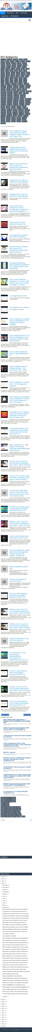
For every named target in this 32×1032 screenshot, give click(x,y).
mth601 (26, 112)
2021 (3, 1001)
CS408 (3, 72)
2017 (3, 1010)
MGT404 (21, 102)
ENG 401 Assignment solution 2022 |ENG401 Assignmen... (16, 971)
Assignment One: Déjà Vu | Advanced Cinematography (18, 181)
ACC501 (9, 59)
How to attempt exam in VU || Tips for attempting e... (14, 940)
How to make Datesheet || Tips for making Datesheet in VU (19, 353)
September (5, 891)
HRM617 (16, 91)
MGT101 (3, 100)
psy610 (8, 121)
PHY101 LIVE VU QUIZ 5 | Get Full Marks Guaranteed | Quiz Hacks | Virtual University (19, 463)
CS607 (12, 76)
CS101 (24, 67)
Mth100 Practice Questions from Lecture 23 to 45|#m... (15, 913)
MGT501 (3, 104)
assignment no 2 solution (8, 799)
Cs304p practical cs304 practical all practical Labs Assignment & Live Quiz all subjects (18, 150)
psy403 (15, 115)
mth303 (9, 112)
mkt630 (13, 108)
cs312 (11, 70)
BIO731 (19, 65)
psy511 (13, 119)
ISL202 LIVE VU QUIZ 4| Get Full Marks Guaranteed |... (15, 960)
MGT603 (15, 104)
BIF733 (28, 61)
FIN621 (3, 89)
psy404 (20, 115)
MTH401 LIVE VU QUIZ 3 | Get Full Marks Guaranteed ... (15, 980)
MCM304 (10, 95)
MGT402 (15, 102)
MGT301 (27, 100)
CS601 (18, 74)
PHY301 (21, 114)
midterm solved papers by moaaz (11, 807)
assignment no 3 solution (8, 801)
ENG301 (15, 87)
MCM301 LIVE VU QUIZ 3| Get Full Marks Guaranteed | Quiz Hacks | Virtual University (19, 523)
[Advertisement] (16, 39)
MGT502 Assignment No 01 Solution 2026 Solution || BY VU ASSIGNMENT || (16, 784)
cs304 (2, 70)
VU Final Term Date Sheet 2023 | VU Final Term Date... (15, 962)
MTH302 (3, 112)
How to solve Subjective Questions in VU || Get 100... (15, 931)
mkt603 (8, 106)
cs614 (27, 76)
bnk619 (14, 67)
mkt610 (13, 106)
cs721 (16, 82)
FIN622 (8, 89)
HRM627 (3, 93)
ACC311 (3, 59)
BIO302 (19, 63)
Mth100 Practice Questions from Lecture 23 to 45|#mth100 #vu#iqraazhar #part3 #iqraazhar (18, 166)
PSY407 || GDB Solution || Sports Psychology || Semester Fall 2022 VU (18, 672)
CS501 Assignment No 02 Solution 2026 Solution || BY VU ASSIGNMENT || (16, 728)
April (4, 903)
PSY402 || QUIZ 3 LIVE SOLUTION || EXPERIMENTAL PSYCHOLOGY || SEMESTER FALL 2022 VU (18, 656)
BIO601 (14, 65)
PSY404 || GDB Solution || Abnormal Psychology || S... (15, 978)
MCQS (22, 99)
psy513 (24, 119)
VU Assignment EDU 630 (18, 296)
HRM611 (3, 91)
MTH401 (14, 112)
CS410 (8, 72)
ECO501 (9, 85)
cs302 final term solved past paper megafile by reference (17, 736)
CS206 (18, 68)
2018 (3, 1008)
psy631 (13, 121)
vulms (23, 816)
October (5, 889)
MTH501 (21, 112)
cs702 (11, 78)
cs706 (25, 78)
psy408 (13, 117)
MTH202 (21, 110)
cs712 (25, 80)
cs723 (20, 82)
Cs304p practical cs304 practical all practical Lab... (14, 911)
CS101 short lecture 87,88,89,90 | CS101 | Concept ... (15, 920)
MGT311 (3, 102)
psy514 (3, 121)
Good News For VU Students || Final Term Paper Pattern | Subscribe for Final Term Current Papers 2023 (19, 414)
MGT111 (9, 100)
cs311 (7, 70)
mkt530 (3, 106)
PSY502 (24, 117)
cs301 (23, 68)
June (4, 898)
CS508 (13, 74)
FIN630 (24, 89)
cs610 (22, 76)
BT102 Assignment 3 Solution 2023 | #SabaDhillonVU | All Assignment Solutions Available (19, 321)
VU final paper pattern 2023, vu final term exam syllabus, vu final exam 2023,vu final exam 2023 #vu (19, 431)
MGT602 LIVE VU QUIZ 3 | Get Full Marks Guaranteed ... (15, 982)
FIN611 (27, 87)
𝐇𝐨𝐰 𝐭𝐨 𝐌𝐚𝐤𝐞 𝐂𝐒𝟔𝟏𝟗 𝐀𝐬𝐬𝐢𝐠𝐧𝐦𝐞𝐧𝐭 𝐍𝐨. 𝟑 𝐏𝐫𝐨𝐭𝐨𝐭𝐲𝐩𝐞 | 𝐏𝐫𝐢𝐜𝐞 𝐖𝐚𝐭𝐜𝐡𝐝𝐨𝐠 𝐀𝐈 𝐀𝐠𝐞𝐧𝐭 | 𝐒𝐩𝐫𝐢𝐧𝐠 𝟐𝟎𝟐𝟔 (16, 721)
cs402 (20, 70)
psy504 (3, 119)
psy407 (8, 117)
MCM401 (22, 95)
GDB (17, 13)
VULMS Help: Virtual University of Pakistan (18, 1029)
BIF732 (22, 61)
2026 (3, 876)
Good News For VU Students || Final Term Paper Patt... (15, 951)
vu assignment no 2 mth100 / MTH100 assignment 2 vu (15, 792)
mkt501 (27, 104)
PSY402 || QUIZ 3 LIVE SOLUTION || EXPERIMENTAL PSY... (16, 987)
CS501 (18, 72)
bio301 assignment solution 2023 (10, 973)
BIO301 (13, 63)
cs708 (7, 80)
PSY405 (25, 115)
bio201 (3, 63)
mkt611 (19, 106)
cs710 (16, 80)
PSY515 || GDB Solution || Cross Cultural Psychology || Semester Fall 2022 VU (19, 703)
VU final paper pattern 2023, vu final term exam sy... (14, 953)
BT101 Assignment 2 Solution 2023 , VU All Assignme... (15, 947)
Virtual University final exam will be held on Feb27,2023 (18, 537)
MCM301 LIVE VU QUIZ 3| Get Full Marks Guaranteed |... (15, 967)
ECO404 (26, 83)
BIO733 (3, 67)
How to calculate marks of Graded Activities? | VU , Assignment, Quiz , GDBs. (18, 368)
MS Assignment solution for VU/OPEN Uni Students (18, 236)
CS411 (13, 72)
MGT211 (21, 100)
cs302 (27, 68)
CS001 (19, 67)
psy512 (18, 119)
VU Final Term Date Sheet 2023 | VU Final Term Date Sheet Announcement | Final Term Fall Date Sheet (19, 493)
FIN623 (13, 89)
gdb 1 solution (5, 803)
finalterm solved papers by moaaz (11, 809)
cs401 (16, 70)
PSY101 (3, 115)
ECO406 (3, 85)
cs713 (2, 82)
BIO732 (25, 65)
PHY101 (15, 114)
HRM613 (9, 91)
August (4, 894)
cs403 (25, 70)
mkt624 (3, 108)
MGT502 (9, 104)
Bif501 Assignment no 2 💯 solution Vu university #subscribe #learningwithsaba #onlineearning (19, 447)
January (5, 996)
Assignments (5, 16)
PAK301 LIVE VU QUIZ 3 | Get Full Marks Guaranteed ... (15, 991)
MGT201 (15, 100)
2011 (3, 1023)
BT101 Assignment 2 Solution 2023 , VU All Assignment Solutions (19, 384)
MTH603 (3, 114)
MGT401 (9, 102)
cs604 (28, 74)
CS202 (8, 68)
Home (3, 13)
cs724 (25, 82)
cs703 (16, 78)
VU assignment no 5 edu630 (19, 307)
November (5, 887)
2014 (3, 1017)
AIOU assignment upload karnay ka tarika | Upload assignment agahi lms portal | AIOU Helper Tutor (19, 133)
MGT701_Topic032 (9, 752)
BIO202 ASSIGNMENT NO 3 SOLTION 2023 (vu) (19, 639)
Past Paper (23, 13)
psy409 (19, 117)
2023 (3, 883)
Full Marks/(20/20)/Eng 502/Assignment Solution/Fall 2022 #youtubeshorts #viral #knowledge (19, 265)
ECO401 (7, 83)
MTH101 (9, 110)
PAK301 (9, 114)
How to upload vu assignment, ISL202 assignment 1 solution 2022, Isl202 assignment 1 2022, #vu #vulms (19, 399)
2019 (3, 1006)
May (4, 900)
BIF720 (12, 61)
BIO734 (8, 67)
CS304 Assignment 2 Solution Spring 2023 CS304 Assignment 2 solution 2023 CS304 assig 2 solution (17, 776)
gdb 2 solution (5, 805)
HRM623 (22, 91)
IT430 (20, 93)
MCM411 (10, 97)
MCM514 (10, 99)
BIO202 (8, 63)
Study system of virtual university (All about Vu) (17, 223)
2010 (3, 1026)
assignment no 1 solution (8, 797)
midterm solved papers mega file (10, 811)
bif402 (25, 59)
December (5, 885)
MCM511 (3, 99)
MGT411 (27, 102)
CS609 (17, 76)
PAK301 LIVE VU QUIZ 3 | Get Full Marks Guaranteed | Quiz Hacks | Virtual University (19, 688)
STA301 (3, 123)
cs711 (20, 80)
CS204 (13, 68)
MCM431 (16, 97)
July (4, 896)
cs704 (20, 78)
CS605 (3, 76)
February (5, 907)
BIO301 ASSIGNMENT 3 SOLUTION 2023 (17, 580)
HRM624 (28, 91)
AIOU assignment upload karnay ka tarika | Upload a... (15, 909)
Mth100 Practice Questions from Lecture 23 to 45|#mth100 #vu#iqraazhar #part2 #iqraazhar (18, 249)
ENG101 (3, 87)
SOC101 (24, 121)
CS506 (3, 74)
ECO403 (20, 83)
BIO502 (3, 65)
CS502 (23, 72)
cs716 (7, 82)
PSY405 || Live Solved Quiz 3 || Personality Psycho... (14, 964)
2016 (3, 1012)
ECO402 (14, 83)
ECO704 (21, 85)
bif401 (21, 59)
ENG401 (21, 87)
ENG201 (9, 87)
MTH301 (27, 110)
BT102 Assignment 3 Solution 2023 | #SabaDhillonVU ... (15, 938)
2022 (3, 999)
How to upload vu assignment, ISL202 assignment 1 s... (15, 949)
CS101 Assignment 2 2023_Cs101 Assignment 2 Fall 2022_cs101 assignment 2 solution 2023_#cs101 (17, 745)
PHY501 (27, 114)
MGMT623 (28, 99)
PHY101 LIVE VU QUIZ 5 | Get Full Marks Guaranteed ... (15, 958)
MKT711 (19, 108)
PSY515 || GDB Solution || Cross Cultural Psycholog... (15, 993)
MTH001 (25, 108)
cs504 (28, 72)
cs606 (7, 76)
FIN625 (19, 89)
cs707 (2, 80)
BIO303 (24, 63)
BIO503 (8, 65)
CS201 (3, 68)
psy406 (3, 117)
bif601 (7, 61)
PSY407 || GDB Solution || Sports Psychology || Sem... (15, 989)
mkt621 (24, 106)
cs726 (2, 83)
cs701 (7, 78)
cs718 (11, 82)
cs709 (11, 80)
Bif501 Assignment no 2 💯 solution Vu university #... (15, 956)
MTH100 (3, 110)
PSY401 (9, 115)
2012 (3, 1021)
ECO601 (15, 85)
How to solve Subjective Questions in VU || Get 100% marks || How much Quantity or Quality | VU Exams (19, 282)
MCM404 (3, 97)
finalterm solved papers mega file (11, 812)
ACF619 (15, 59)
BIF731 (17, 61)
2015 (3, 1015)
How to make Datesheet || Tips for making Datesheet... (15, 942)
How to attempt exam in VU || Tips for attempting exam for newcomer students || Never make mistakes (19, 338)
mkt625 (8, 108)
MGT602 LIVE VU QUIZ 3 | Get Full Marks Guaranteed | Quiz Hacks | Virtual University (19, 625)
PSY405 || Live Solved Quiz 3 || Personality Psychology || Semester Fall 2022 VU (19, 508)
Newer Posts (5, 715)
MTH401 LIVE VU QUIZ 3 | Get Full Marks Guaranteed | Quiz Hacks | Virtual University (19, 611)
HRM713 (9, 93)
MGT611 (21, 104)
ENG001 (28, 85)
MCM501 (22, 97)
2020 (3, 1003)
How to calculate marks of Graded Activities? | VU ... (15, 944)
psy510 (8, 119)
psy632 (19, 121)
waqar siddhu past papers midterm (11, 814)
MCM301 (3, 95)
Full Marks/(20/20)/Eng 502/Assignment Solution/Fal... (15, 929)
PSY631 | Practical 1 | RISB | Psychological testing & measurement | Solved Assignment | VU (17, 759)
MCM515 (16, 99)
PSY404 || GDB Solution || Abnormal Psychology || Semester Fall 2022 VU (18, 595)
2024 (3, 881)
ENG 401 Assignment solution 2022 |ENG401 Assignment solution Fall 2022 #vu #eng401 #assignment (19, 552)
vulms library (10, 13)
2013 (3, 1019)
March (4, 905)
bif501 (2, 61)
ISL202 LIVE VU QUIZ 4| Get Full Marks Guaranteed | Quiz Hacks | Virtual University (19, 477)
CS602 (23, 74)
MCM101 (25, 93)
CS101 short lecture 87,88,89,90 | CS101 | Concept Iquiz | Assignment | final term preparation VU (19, 208)
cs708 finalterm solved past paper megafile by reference (17, 767)
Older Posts (27, 715)
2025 (3, 878)
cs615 (2, 78)
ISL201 (15, 93)
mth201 (15, 110)
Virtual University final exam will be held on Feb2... (14, 969)
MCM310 (16, 95)
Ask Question (14, 16)
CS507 (8, 74)
